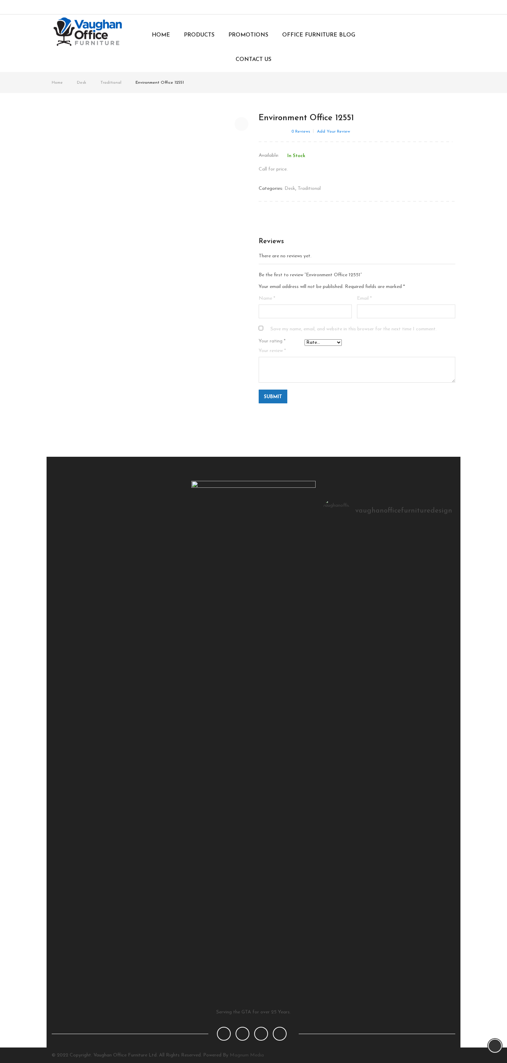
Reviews (300, 132)
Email (364, 298)
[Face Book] (224, 1034)
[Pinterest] (446, 7)
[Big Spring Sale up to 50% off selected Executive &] (344, 543)
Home (57, 83)
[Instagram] (435, 7)
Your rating (272, 341)
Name (267, 298)
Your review (272, 350)
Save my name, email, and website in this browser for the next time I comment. (353, 329)
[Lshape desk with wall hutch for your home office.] (388, 543)
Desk (81, 83)
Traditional (110, 83)
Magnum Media (247, 1055)
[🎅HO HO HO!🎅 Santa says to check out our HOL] (431, 543)
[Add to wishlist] (241, 124)
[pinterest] (261, 1034)
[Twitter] (424, 7)
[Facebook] (412, 7)
